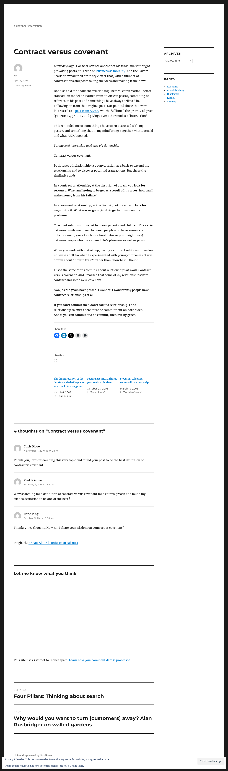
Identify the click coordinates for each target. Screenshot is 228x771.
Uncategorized (22, 85)
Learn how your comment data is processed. (100, 660)
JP (15, 75)
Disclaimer (173, 94)
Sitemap (171, 101)
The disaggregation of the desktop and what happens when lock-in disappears (69, 382)
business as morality (110, 71)
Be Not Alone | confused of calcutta (53, 543)
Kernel (171, 97)
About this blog (175, 90)
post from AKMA (87, 111)
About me (172, 86)
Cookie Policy (77, 765)
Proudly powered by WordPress (34, 755)
